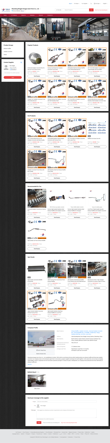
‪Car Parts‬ (83, 334)
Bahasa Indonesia (94, 433)
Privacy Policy (77, 437)
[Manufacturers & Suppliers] (11, 3)
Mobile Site (87, 432)
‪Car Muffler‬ (86, 332)
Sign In (70, 3)
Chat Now (14, 69)
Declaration (70, 437)
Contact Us (50, 15)
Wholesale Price (57, 432)
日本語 (69, 433)
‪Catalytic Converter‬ (83, 331)
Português (28, 433)
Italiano (45, 433)
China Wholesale (48, 432)
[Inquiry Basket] (91, 3)
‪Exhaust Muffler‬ (75, 331)
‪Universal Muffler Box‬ (79, 332)
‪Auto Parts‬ (88, 334)
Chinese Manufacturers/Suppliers (37, 432)
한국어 (64, 433)
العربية (60, 433)
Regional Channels (72, 432)
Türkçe (82, 433)
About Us (23, 15)
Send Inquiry (37, 76)
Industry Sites (64, 432)
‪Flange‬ (98, 332)
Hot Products (18, 432)
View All (29, 364)
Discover (41, 15)
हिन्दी (73, 433)
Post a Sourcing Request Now (69, 422)
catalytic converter (8, 51)
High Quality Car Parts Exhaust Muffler (36, 240)
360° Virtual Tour (42, 350)
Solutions (32, 15)
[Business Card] (21, 62)
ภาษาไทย (77, 433)
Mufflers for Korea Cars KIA (94, 138)
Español (22, 433)
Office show (37, 388)
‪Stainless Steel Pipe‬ (75, 334)
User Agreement (63, 437)
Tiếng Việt (87, 433)
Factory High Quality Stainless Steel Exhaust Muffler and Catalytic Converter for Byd (57, 210)
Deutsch (50, 433)
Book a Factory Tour (41, 353)
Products (15, 15)
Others (5, 54)
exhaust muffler (7, 48)
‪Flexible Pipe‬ (93, 332)
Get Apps (97, 3)
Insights (92, 432)
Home (5, 15)
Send (39, 422)
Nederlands (55, 433)
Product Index (81, 432)
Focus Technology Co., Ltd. (45, 437)
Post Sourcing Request (102, 10)
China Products (26, 432)
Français (33, 433)
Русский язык (39, 433)
